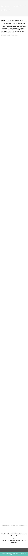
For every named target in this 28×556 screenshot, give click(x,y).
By (15, 525)
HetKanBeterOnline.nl (14, 554)
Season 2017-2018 (8, 525)
